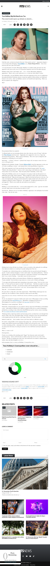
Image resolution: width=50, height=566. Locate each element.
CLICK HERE (41, 386)
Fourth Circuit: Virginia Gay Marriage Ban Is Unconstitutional (24, 418)
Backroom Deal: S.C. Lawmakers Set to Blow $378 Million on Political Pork (13, 537)
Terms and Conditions (25, 564)
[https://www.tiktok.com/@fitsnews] (34, 556)
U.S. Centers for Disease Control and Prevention (15, 311)
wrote (43, 168)
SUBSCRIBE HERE (6, 390)
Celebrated (9, 349)
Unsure (8, 354)
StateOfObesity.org (17, 300)
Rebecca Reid (27, 164)
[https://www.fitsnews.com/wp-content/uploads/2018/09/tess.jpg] (25, 117)
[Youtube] (27, 556)
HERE (27, 386)
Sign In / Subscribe (46, 1)
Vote (5, 358)
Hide (45, 358)
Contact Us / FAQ (17, 564)
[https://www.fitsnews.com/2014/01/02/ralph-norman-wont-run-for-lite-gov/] (9, 411)
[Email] (30, 556)
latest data (26, 302)
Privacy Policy (32, 564)
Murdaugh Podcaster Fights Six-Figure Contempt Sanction (35, 516)
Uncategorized (6, 13)
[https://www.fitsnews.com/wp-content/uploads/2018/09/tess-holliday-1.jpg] (25, 229)
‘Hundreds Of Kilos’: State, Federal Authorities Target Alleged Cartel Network (13, 516)
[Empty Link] (46, 456)
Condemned (9, 351)
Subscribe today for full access (10, 560)
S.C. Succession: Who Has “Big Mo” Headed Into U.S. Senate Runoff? (36, 537)
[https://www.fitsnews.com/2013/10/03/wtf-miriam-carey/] (41, 411)
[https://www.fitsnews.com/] (25, 551)
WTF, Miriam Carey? (38, 417)
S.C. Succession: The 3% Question (10, 491)
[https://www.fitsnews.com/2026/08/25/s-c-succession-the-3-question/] (25, 474)
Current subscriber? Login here (10, 562)
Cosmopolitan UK (25, 148)
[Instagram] (23, 556)
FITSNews (5, 21)
